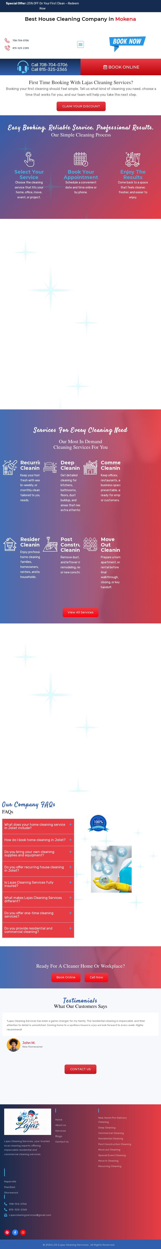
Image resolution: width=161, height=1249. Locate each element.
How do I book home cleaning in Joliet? (35, 840)
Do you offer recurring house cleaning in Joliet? (34, 868)
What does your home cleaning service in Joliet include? (34, 826)
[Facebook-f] (15, 1232)
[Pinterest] (7, 1232)
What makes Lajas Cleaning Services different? (33, 899)
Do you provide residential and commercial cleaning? (28, 930)
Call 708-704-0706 (49, 64)
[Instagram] (23, 1232)
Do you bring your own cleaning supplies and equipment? (29, 853)
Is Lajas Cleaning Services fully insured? (28, 884)
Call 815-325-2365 (49, 69)
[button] (80, 44)
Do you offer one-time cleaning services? (28, 914)
